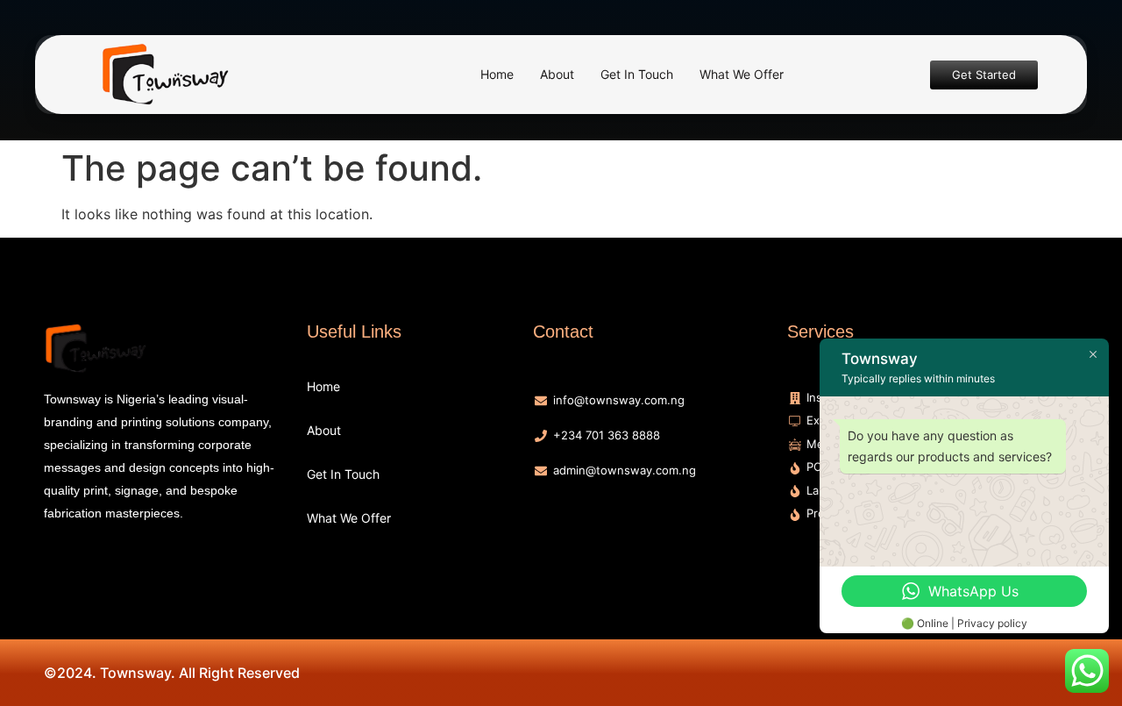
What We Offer (741, 74)
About (557, 74)
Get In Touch (636, 74)
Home (497, 74)
